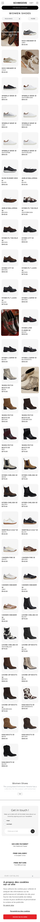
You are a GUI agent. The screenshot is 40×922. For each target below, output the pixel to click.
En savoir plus (8, 905)
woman (9, 824)
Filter (33, 18)
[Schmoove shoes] (20, 3)
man (8, 820)
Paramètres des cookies (20, 911)
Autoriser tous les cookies (20, 917)
